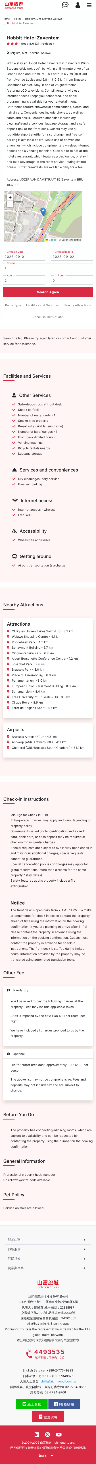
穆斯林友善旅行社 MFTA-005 (48, 1324)
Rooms (11, 263)
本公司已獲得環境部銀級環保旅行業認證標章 (48, 1340)
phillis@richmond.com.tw (58, 1381)
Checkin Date (15, 251)
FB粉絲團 (66, 1404)
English (43, 1455)
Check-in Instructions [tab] (48, 317)
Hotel (17, 18)
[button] (43, 212)
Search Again (48, 292)
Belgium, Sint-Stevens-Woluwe (44, 18)
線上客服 (34, 1404)
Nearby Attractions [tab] (77, 305)
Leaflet (52, 239)
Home (6, 18)
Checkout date (64, 251)
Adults (11, 275)
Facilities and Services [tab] (42, 305)
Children (60, 275)
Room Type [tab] (13, 305)
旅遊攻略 (50, 1417)
